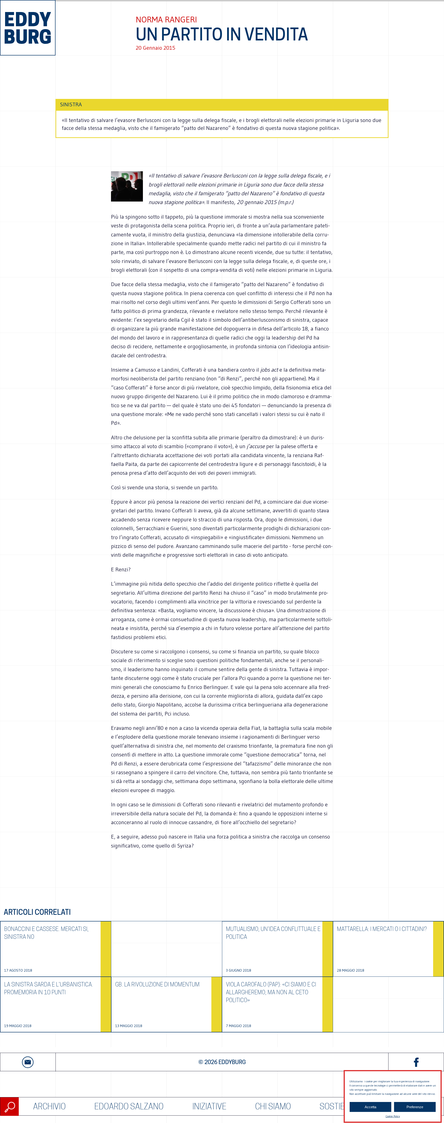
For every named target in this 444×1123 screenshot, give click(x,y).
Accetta (370, 1107)
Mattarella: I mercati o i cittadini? (382, 929)
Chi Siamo (273, 1106)
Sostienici (339, 1106)
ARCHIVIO (49, 1106)
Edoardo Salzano (128, 1106)
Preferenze (415, 1107)
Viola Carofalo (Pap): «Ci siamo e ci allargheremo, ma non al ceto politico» (271, 992)
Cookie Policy (392, 1116)
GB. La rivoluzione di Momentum (157, 984)
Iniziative (209, 1106)
